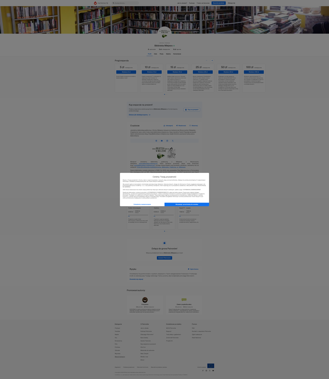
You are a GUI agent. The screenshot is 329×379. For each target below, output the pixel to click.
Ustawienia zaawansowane (142, 204)
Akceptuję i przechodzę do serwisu (186, 204)
